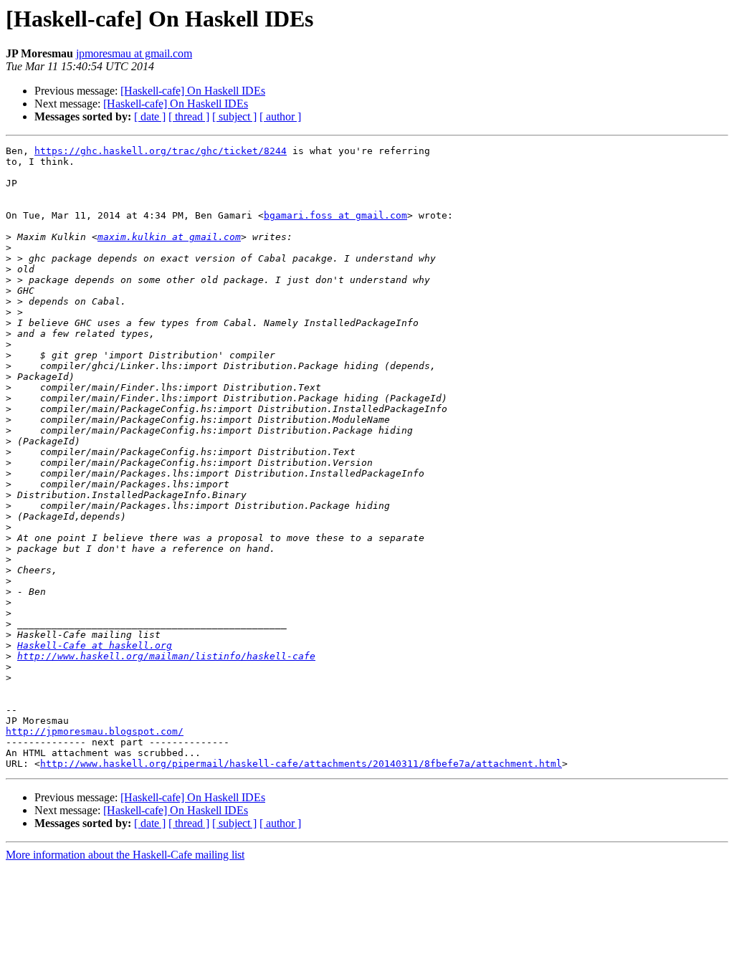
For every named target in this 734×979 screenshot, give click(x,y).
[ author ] (280, 116)
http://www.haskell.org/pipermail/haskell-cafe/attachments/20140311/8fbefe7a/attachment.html (301, 763)
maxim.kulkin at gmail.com (169, 236)
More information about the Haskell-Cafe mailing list (125, 855)
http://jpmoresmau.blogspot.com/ (95, 731)
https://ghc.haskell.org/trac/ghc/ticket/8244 (160, 150)
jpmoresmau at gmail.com (134, 53)
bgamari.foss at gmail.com (335, 215)
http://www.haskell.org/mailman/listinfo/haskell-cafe (166, 656)
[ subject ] (234, 116)
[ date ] (150, 116)
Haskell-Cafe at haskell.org (94, 645)
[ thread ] (188, 116)
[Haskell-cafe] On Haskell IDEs (192, 91)
